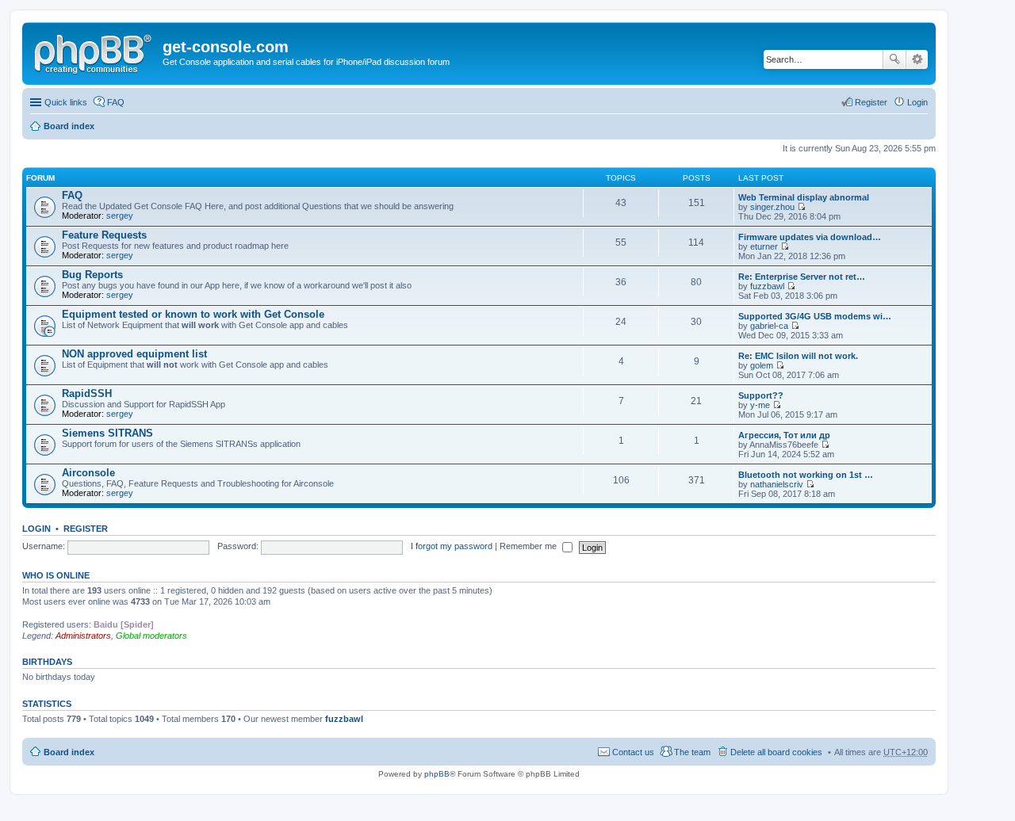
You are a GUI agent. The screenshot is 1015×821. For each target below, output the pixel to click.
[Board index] (94, 51)
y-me (760, 405)
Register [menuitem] (871, 102)
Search (894, 59)
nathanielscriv (776, 484)
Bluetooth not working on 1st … (805, 474)
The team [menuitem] (692, 752)
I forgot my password (451, 546)
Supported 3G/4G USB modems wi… (814, 316)
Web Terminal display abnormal (803, 197)
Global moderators (151, 635)
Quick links (65, 102)
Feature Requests (104, 235)
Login (36, 528)
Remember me (529, 546)
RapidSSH (87, 393)
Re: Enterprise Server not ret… (801, 276)
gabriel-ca (769, 325)
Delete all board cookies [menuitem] (776, 752)
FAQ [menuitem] (115, 102)
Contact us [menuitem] (633, 752)
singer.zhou (772, 207)
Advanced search (917, 59)
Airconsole (88, 473)
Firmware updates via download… (809, 237)
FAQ (72, 195)
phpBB (437, 773)
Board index (69, 126)
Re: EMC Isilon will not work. (798, 356)
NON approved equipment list (134, 354)
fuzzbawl (767, 286)
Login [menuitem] (917, 102)
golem (761, 365)
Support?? (760, 395)
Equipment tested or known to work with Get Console (193, 314)
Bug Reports (92, 275)
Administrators (83, 635)
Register (85, 528)
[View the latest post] (801, 207)
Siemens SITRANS (107, 433)
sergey (119, 215)
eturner (764, 246)
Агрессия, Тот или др (784, 435)
